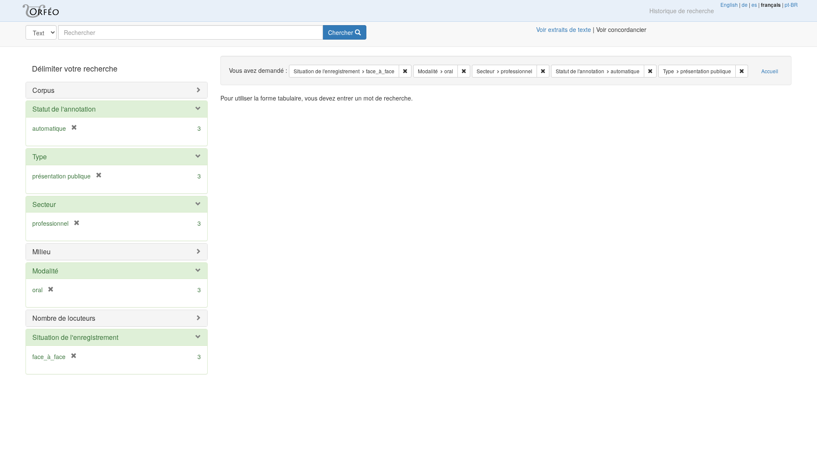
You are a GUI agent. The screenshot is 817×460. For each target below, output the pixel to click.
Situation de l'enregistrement (75, 337)
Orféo (51, 10)
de (745, 4)
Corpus (43, 90)
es (754, 4)
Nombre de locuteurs (63, 318)
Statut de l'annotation (64, 109)
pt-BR (791, 4)
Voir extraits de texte (563, 29)
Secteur (44, 204)
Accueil (769, 71)
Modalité (45, 271)
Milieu (41, 251)
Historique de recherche (681, 10)
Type (39, 156)
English (729, 4)
